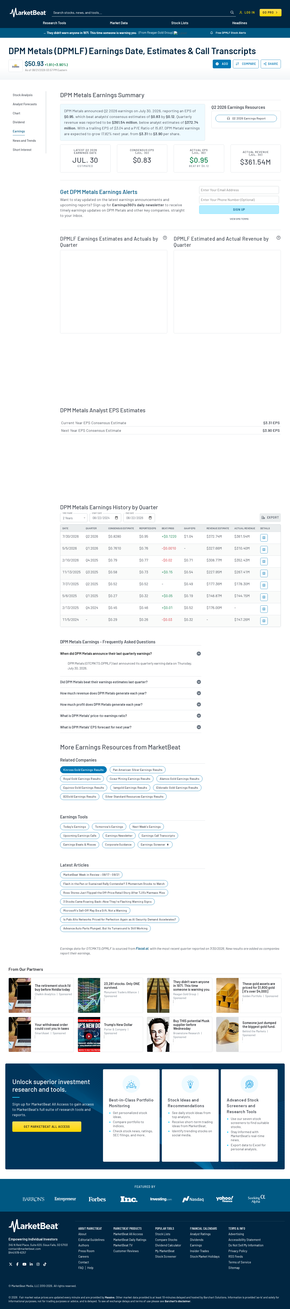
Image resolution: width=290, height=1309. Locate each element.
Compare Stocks (166, 1240)
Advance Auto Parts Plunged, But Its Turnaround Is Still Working (105, 928)
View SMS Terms (239, 218)
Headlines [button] (239, 23)
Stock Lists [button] (179, 23)
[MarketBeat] (28, 12)
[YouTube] (25, 1264)
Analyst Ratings (200, 1234)
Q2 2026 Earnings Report (249, 118)
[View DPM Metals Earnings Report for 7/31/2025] (264, 585)
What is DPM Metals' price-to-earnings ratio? (93, 716)
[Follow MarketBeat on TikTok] (45, 1264)
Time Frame (67, 513)
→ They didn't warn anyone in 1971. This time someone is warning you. (90, 32)
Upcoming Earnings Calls (79, 835)
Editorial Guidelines (91, 1240)
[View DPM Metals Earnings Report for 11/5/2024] (264, 621)
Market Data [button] (119, 23)
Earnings (196, 1245)
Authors (83, 1245)
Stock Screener (165, 1256)
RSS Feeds (235, 1256)
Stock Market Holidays (205, 1256)
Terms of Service (239, 1262)
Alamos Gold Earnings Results (179, 778)
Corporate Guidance (118, 844)
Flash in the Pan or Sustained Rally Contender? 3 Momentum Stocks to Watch (114, 883)
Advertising (236, 1234)
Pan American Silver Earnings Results (137, 770)
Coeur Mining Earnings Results (130, 778)
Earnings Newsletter (119, 835)
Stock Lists (162, 1234)
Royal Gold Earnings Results (82, 778)
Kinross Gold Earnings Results (83, 770)
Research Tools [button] (54, 23)
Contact (83, 1262)
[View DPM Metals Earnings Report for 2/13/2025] (264, 609)
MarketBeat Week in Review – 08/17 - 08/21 (91, 874)
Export (272, 517)
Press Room (86, 1251)
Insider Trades (199, 1251)
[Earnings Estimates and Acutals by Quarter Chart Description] (165, 238)
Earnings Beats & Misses (79, 844)
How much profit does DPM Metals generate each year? (101, 704)
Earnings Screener (153, 844)
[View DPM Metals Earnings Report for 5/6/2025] (264, 597)
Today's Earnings (74, 826)
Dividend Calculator (168, 1245)
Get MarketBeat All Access (47, 1126)
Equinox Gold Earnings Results (83, 787)
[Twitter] (11, 1264)
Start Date (97, 513)
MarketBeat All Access (128, 1234)
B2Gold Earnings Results (79, 796)
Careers (83, 1256)
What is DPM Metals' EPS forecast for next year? (95, 727)
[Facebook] (18, 1264)
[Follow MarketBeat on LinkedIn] (31, 1264)
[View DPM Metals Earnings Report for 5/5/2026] (264, 549)
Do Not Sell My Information (245, 1245)
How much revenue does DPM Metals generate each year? (103, 693)
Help (90, 1268)
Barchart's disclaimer (177, 1301)
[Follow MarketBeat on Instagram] (38, 1264)
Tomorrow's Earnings (109, 826)
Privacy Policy (237, 1251)
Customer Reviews (126, 1251)
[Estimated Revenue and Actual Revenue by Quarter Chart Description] (278, 238)
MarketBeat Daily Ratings (129, 1240)
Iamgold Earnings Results (130, 787)
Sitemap (234, 1268)
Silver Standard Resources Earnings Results (134, 796)
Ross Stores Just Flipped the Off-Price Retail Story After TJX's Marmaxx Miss (114, 892)
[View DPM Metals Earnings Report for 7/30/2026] (264, 538)
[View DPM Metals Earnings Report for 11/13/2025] (264, 573)
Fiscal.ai (142, 948)
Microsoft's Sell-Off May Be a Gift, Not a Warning (95, 910)
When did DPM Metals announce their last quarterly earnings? (106, 653)
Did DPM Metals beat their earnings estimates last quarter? (104, 682)
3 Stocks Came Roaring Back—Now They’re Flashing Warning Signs (107, 901)
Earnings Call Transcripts (158, 835)
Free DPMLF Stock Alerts (230, 32)
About (82, 1234)
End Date (130, 513)
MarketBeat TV (123, 1245)
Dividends (196, 1240)
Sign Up (239, 209)
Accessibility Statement (244, 1240)
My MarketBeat (165, 1251)
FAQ (80, 1268)
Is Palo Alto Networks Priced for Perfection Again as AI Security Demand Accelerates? (119, 919)
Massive (109, 1297)
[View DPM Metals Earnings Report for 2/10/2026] (264, 561)
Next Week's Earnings (146, 826)
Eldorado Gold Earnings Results (177, 787)
